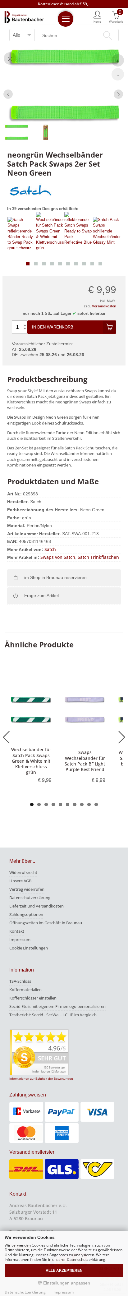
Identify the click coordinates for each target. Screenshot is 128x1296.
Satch (50, 549)
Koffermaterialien (25, 989)
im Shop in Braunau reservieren (55, 577)
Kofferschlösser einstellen (33, 998)
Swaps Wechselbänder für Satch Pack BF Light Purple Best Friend (85, 760)
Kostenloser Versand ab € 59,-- (64, 4)
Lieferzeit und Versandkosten (36, 906)
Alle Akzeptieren (64, 1270)
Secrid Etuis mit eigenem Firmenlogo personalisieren (57, 1006)
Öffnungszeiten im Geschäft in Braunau (45, 923)
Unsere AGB (20, 881)
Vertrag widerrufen (26, 889)
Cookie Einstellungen (28, 948)
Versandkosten (104, 306)
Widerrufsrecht (23, 872)
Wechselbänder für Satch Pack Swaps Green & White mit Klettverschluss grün (31, 761)
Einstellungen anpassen (66, 1282)
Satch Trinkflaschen (98, 557)
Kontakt (16, 931)
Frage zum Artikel (41, 595)
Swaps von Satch (57, 557)
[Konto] (97, 16)
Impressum (19, 939)
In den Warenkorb (52, 327)
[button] (28, 263)
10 (96, 804)
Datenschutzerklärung (29, 897)
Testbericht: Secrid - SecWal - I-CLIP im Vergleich (53, 1015)
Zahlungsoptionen (26, 914)
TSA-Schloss (20, 981)
